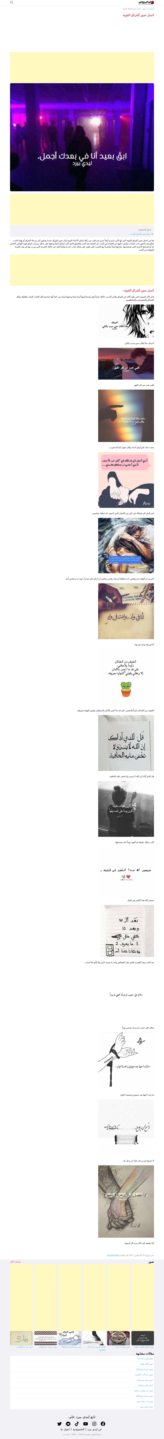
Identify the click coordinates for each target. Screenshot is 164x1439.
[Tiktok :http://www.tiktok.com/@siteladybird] (77, 1426)
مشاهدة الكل (15, 1262)
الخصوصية (78, 1429)
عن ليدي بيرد (94, 1429)
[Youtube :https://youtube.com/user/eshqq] (85, 1426)
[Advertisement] (82, 35)
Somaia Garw (113, 1255)
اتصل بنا (65, 1429)
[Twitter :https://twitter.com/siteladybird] (59, 1426)
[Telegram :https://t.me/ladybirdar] (68, 1426)
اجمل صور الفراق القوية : (140, 234)
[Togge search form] (11, 2)
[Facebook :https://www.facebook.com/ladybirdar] (103, 1426)
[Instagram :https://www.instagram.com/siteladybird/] (94, 1426)
